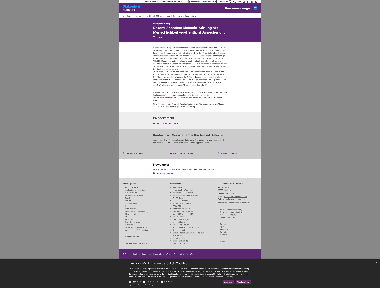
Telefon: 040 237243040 (183, 153)
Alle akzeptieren (243, 282)
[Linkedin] (256, 1)
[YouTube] (252, 1)
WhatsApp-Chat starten (230, 153)
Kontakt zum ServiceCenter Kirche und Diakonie (188, 135)
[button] (210, 1)
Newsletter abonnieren (165, 173)
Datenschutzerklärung (145, 285)
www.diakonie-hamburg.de (233, 199)
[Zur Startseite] (131, 8)
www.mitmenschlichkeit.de (164, 98)
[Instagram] (244, 1)
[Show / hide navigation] (255, 8)
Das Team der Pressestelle (167, 124)
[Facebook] (248, 1)
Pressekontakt (163, 118)
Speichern (228, 282)
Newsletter (161, 164)
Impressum (132, 285)
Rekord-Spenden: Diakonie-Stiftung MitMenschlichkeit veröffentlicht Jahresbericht (166, 16)
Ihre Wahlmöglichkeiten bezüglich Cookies (158, 263)
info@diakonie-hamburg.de (235, 196)
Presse (129, 16)
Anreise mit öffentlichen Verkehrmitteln (234, 203)
